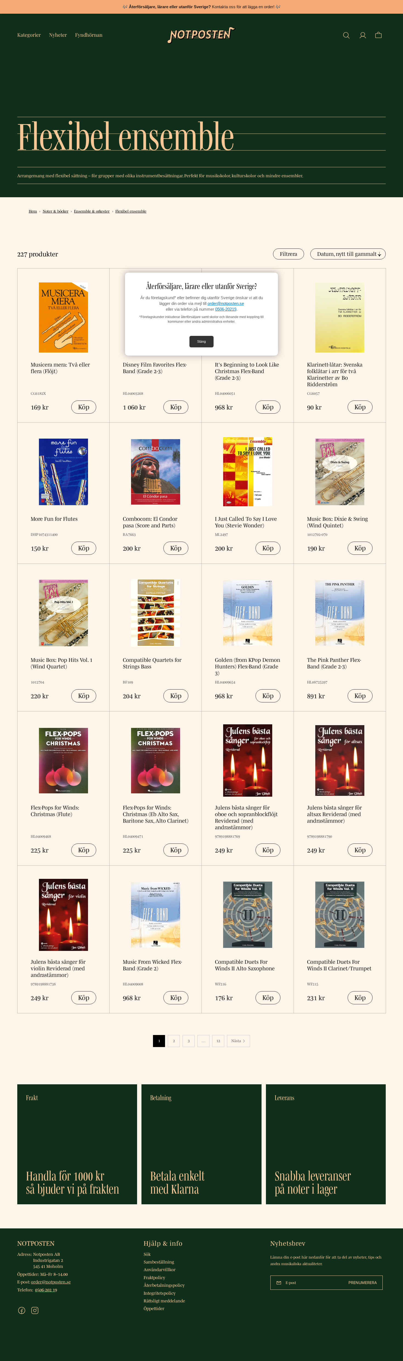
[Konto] (362, 35)
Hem (33, 211)
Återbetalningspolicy (164, 1285)
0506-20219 (225, 309)
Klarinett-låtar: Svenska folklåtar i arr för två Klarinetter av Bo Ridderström (334, 374)
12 (218, 1041)
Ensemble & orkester (92, 211)
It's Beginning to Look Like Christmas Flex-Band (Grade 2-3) (247, 371)
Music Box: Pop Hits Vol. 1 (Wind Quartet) (61, 663)
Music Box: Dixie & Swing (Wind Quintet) (337, 522)
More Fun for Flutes (54, 519)
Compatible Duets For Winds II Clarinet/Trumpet (339, 965)
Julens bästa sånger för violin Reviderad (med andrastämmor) (58, 968)
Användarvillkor (160, 1269)
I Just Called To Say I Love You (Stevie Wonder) (246, 522)
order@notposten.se (226, 303)
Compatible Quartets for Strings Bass (152, 663)
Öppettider (154, 1308)
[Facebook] (21, 1310)
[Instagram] (34, 1310)
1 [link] (159, 1041)
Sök (147, 1254)
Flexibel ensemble (130, 211)
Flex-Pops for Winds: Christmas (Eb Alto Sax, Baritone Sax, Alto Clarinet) (155, 814)
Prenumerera (362, 1282)
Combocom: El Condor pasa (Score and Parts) (150, 522)
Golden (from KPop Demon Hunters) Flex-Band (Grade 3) (247, 666)
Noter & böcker (56, 211)
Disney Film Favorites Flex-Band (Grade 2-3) (155, 368)
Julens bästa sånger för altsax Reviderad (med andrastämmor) (334, 814)
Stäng (201, 342)
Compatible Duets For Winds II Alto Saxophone (245, 965)
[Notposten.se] (201, 35)
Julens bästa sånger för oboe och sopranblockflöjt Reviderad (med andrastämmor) (246, 817)
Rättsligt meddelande (164, 1300)
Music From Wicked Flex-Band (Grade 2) (152, 965)
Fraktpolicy (154, 1277)
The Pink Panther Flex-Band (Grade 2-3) (334, 663)
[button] (346, 35)
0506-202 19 (46, 1289)
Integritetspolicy (159, 1293)
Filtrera (288, 254)
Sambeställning (159, 1261)
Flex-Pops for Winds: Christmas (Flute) (55, 811)
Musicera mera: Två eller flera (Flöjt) (60, 368)
